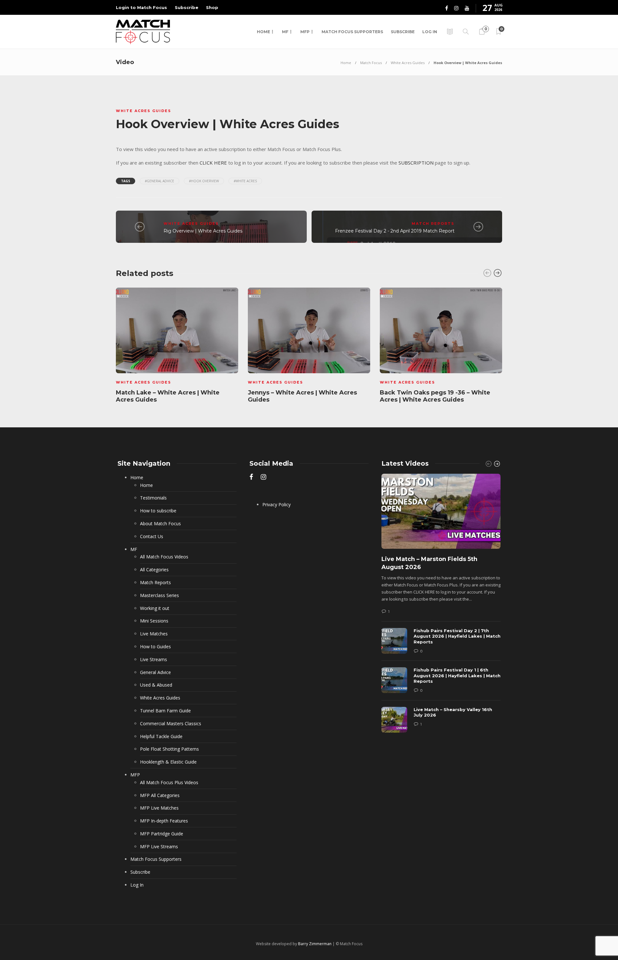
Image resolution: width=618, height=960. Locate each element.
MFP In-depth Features (164, 821)
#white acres (245, 181)
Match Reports (433, 223)
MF (285, 31)
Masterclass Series (159, 595)
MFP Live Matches (159, 808)
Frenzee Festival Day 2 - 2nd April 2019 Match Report (394, 231)
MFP (305, 31)
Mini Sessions (154, 621)
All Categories (154, 569)
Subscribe (186, 7)
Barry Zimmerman (315, 943)
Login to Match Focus (141, 7)
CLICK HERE (213, 162)
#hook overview (204, 181)
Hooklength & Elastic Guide (168, 762)
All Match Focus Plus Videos (169, 782)
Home (263, 31)
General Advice (155, 672)
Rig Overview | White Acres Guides (203, 231)
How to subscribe (158, 511)
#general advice (159, 181)
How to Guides (155, 646)
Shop (212, 7)
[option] (177, 346)
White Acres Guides (408, 62)
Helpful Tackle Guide (161, 736)
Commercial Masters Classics (170, 723)
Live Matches (154, 634)
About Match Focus (160, 523)
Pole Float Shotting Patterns (169, 749)
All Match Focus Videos (164, 557)
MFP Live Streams (159, 846)
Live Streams (153, 659)
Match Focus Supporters (352, 31)
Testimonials (153, 498)
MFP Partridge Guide (161, 834)
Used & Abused (156, 685)
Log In (429, 31)
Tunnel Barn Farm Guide (165, 711)
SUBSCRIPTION (416, 162)
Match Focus (371, 62)
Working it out (154, 608)
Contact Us (151, 536)
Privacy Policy (276, 504)
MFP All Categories (160, 795)
